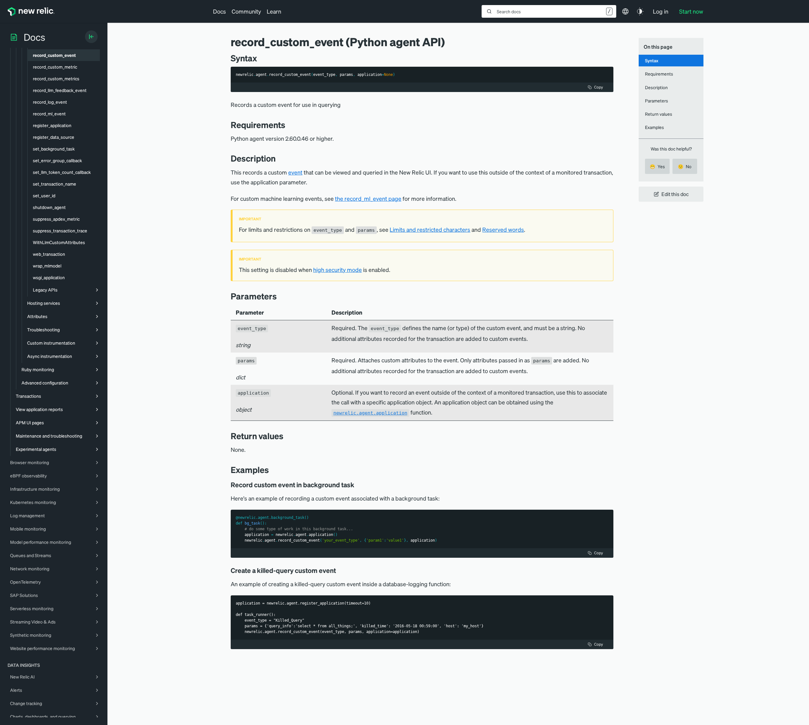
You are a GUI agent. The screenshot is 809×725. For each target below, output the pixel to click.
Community (246, 11)
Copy (598, 87)
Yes (657, 166)
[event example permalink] (340, 570)
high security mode (337, 269)
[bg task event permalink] (359, 484)
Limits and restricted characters (430, 229)
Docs (219, 11)
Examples (654, 127)
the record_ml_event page (368, 198)
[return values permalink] (286, 436)
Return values (658, 114)
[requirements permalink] (288, 125)
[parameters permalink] (280, 296)
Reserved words (503, 229)
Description (656, 87)
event (295, 172)
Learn (274, 11)
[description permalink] (279, 158)
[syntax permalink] (260, 58)
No (684, 166)
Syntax (651, 60)
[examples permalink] (272, 470)
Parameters (656, 100)
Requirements (659, 74)
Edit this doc (675, 194)
